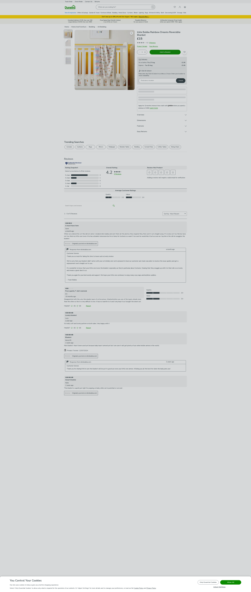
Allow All (230, 582)
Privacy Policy (151, 588)
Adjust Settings (219, 587)
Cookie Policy (138, 588)
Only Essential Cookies (208, 582)
